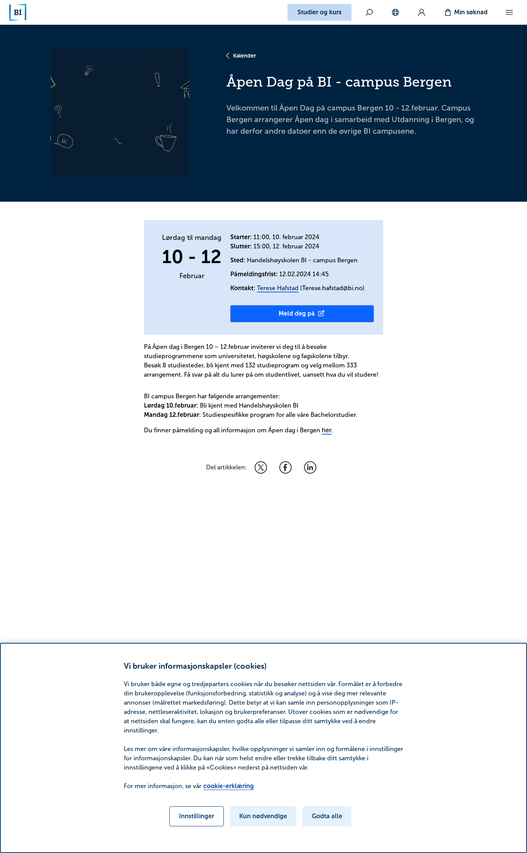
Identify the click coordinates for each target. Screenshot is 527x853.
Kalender (244, 56)
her (326, 430)
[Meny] (509, 12)
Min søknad (471, 12)
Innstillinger (196, 816)
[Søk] (369, 12)
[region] (263, 748)
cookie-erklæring (228, 786)
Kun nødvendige (263, 816)
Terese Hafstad (278, 288)
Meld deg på (297, 313)
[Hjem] (17, 12)
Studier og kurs (319, 12)
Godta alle (327, 816)
